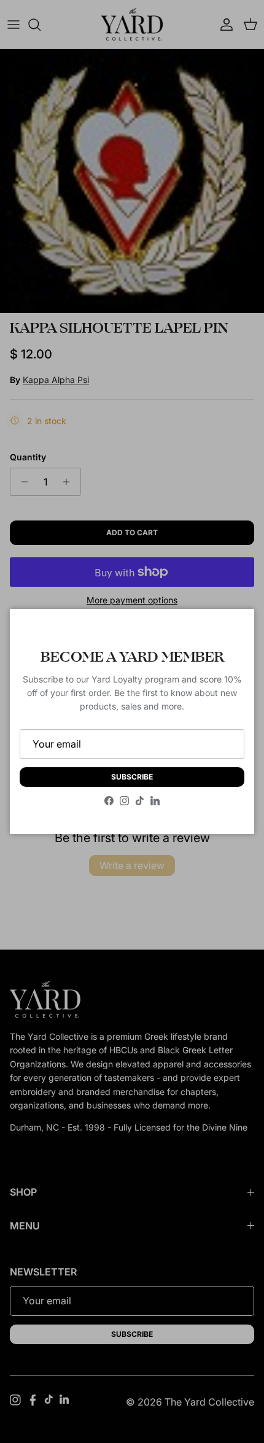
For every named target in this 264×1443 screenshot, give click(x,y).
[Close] (232, 630)
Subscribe (132, 776)
